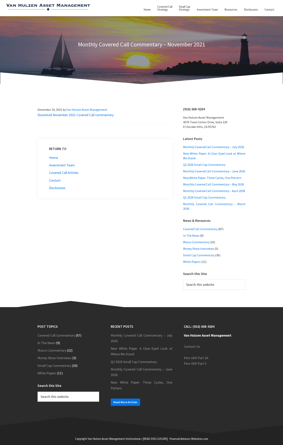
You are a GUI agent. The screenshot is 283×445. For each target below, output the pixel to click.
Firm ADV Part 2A (196, 358)
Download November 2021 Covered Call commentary (76, 115)
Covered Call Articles (64, 172)
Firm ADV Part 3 (195, 363)
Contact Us (192, 346)
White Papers (192, 262)
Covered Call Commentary (200, 229)
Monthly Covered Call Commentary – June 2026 (214, 171)
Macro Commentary (196, 242)
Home (53, 157)
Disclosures (57, 188)
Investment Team (62, 165)
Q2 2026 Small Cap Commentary (204, 165)
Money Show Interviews (198, 249)
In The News (191, 235)
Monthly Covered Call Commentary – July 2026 (213, 147)
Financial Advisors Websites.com (188, 439)
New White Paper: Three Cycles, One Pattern (212, 178)
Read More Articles (125, 402)
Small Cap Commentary (198, 255)
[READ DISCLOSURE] (155, 439)
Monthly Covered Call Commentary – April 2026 (214, 191)
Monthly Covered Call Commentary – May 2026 (213, 184)
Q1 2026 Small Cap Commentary (204, 197)
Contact (55, 180)
